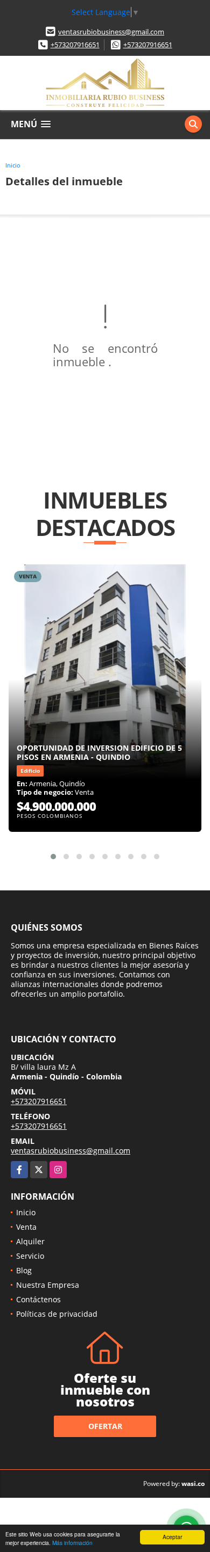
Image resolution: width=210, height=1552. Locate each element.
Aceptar (172, 1537)
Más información (72, 1543)
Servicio (30, 1256)
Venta (26, 1227)
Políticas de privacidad (56, 1314)
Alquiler (30, 1241)
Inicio (12, 165)
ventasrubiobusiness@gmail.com (111, 32)
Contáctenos (38, 1299)
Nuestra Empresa (47, 1285)
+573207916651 (75, 44)
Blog (24, 1270)
